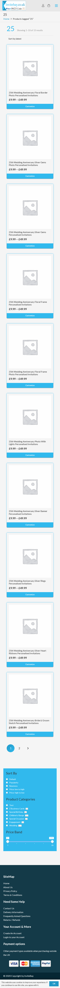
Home (6, 18)
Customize (30, 106)
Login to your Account (13, 937)
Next (28, 748)
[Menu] (56, 5)
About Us (8, 887)
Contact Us (8, 908)
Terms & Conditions (12, 895)
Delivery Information (13, 912)
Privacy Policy (10, 891)
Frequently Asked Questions (16, 916)
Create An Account (12, 933)
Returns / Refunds (11, 920)
